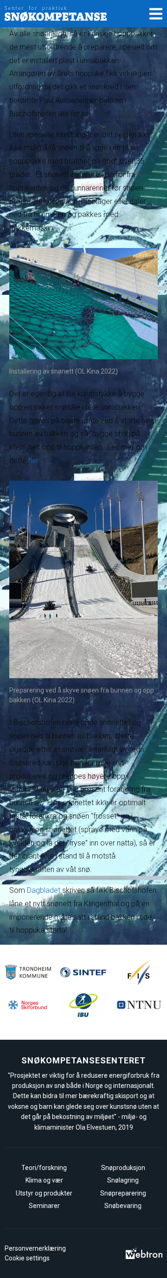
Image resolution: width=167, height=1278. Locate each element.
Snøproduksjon (123, 1167)
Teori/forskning (44, 1167)
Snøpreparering (123, 1193)
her (33, 460)
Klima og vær (44, 1180)
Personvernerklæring (35, 1248)
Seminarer (44, 1205)
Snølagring (123, 1180)
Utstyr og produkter (44, 1193)
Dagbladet (43, 890)
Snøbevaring (122, 1205)
